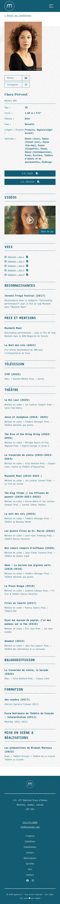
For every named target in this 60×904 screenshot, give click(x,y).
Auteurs (30, 852)
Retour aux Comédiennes (19, 15)
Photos (10, 78)
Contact (30, 875)
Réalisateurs (30, 858)
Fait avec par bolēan (30, 898)
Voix (30, 869)
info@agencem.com (30, 827)
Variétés (30, 863)
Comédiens (30, 841)
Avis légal (49, 894)
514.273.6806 (30, 822)
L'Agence (30, 836)
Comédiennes (30, 847)
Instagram (12, 84)
